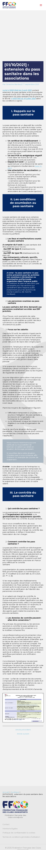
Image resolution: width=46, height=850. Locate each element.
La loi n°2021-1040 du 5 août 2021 (17, 90)
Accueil (6, 792)
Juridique (15, 792)
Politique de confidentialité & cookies (19, 833)
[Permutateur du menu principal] (41, 5)
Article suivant (23, 734)
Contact (6, 824)
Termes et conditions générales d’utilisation (21, 837)
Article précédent (23, 730)
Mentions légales (10, 829)
